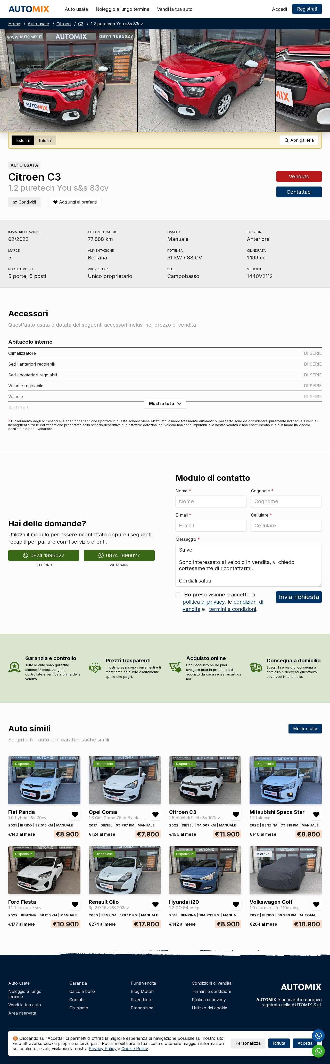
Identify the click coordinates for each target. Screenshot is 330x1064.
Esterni (23, 140)
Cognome (262, 490)
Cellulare (261, 515)
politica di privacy (204, 602)
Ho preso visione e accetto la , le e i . (223, 602)
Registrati (307, 9)
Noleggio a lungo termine (122, 9)
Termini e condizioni (211, 991)
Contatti (76, 999)
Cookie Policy (134, 1048)
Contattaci (299, 192)
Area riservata (22, 1013)
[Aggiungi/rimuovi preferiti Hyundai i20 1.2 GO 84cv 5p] (235, 904)
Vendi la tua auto (175, 9)
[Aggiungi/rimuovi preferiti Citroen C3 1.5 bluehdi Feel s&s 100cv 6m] (235, 814)
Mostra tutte (305, 728)
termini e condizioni (232, 609)
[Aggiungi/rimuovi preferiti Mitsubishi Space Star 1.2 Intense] (316, 814)
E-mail (183, 515)
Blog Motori (142, 991)
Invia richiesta (299, 597)
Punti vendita (143, 983)
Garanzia (78, 983)
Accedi (279, 9)
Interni (45, 140)
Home (14, 23)
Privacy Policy (103, 1048)
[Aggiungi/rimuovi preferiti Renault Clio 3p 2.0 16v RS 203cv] (155, 904)
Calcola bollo (82, 991)
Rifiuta (279, 1043)
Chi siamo (78, 1007)
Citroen (63, 23)
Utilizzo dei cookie (209, 1007)
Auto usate (76, 9)
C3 (80, 23)
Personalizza (248, 1043)
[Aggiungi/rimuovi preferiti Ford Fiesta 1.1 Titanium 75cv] (75, 904)
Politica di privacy (209, 999)
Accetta (305, 1043)
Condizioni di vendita (212, 983)
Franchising (142, 1007)
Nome (183, 490)
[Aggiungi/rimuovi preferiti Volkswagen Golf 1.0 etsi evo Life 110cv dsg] (316, 904)
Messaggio (188, 539)
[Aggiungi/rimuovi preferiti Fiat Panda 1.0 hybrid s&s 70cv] (75, 814)
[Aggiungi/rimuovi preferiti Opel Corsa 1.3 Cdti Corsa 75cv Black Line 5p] (155, 814)
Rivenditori (141, 999)
